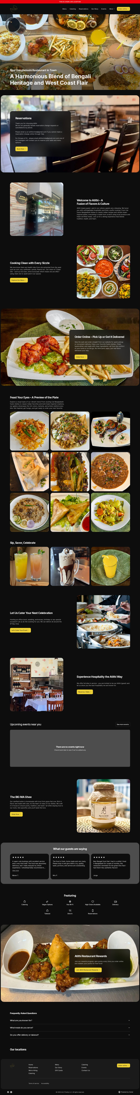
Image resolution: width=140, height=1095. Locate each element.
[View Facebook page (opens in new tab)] (8, 1092)
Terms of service (34, 1083)
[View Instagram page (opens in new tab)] (11, 1092)
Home (31, 1065)
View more (15, 870)
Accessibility (45, 1083)
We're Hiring (33, 1070)
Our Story (94, 9)
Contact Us (86, 1070)
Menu (64, 9)
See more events (123, 724)
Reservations (83, 9)
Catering (73, 9)
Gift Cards (59, 1070)
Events (103, 9)
